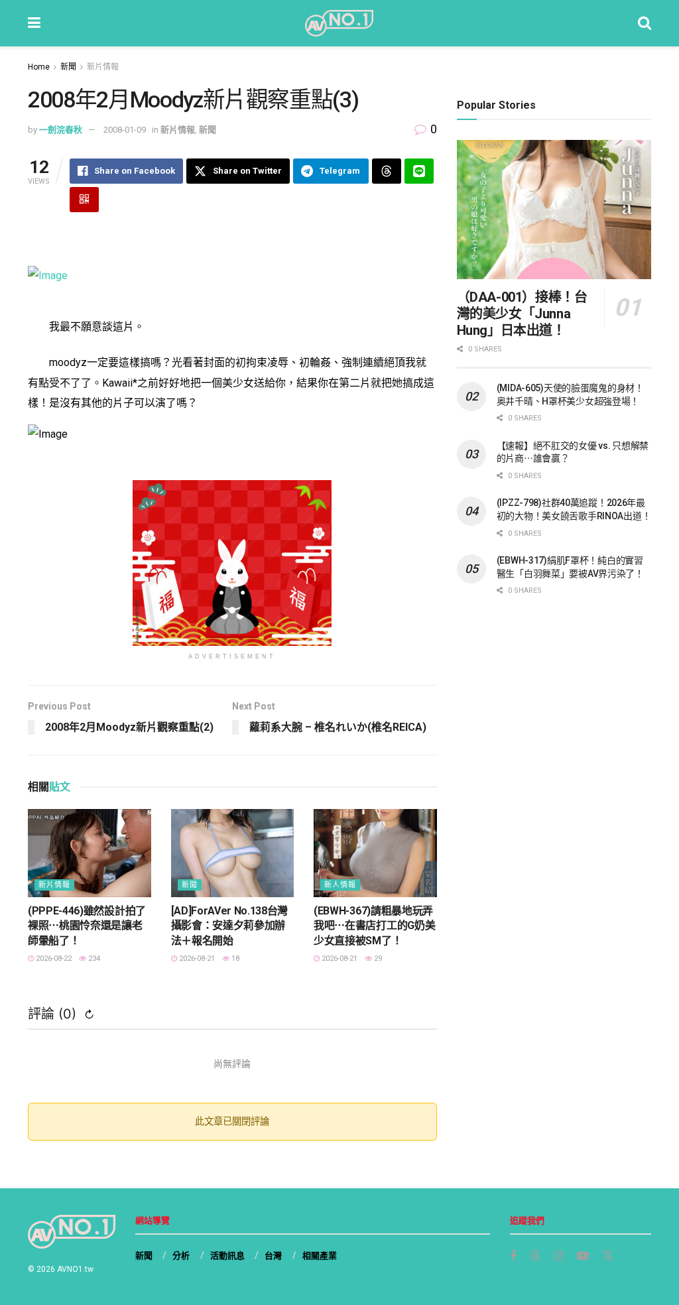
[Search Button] (644, 23)
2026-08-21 (196, 958)
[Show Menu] (34, 23)
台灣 (273, 1256)
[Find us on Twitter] (608, 1256)
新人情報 (340, 885)
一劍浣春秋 (60, 130)
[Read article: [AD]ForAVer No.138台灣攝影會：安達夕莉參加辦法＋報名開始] (232, 853)
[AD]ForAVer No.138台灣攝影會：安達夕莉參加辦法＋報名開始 (229, 925)
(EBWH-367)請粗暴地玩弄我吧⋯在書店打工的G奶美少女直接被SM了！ (374, 925)
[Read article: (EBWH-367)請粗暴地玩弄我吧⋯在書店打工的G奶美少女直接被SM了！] (375, 853)
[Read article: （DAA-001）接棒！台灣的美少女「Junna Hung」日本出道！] (554, 209)
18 (234, 958)
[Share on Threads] (386, 171)
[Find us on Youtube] (583, 1256)
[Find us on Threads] (535, 1256)
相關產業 (319, 1256)
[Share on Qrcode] (84, 199)
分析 (181, 1256)
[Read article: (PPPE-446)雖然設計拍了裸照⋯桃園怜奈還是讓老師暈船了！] (89, 853)
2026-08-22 (53, 958)
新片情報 (103, 67)
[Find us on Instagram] (559, 1256)
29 (377, 958)
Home (39, 67)
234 (93, 958)
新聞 (68, 67)
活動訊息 (227, 1256)
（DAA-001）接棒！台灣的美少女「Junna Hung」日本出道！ (522, 313)
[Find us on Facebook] (513, 1256)
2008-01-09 (124, 130)
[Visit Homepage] (339, 23)
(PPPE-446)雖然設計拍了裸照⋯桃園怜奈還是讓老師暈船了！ (87, 925)
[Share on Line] (419, 171)
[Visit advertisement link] (232, 563)
